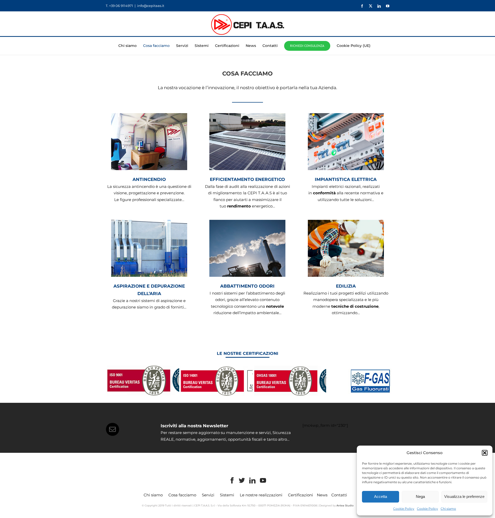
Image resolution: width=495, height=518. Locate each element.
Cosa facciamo (182, 494)
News (322, 494)
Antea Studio (344, 505)
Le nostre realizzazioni (261, 494)
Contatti (339, 494)
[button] (484, 452)
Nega (420, 496)
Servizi (208, 494)
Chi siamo (448, 509)
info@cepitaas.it (150, 6)
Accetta (380, 496)
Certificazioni (300, 494)
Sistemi (227, 494)
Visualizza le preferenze (464, 496)
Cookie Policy (403, 509)
